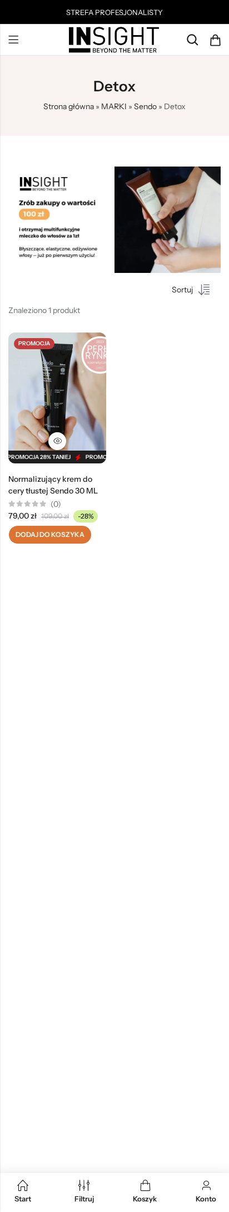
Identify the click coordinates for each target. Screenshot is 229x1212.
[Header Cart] (215, 40)
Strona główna (68, 106)
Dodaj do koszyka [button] (50, 534)
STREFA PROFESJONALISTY (114, 12)
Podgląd (57, 441)
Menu (13, 40)
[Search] (192, 40)
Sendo (145, 106)
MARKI (114, 106)
